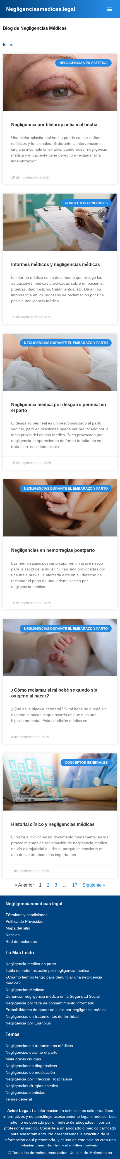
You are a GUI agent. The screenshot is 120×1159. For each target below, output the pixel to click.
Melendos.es (100, 1152)
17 (74, 885)
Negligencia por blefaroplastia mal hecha (54, 124)
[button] (109, 9)
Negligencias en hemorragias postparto (53, 550)
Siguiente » (94, 885)
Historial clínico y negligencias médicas (53, 824)
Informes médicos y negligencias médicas (55, 264)
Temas (13, 1034)
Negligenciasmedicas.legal (34, 903)
